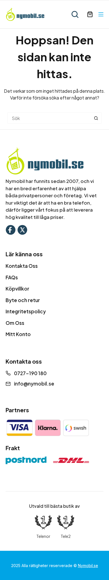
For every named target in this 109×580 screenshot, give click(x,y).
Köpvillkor (17, 289)
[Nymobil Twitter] (22, 229)
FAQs (12, 277)
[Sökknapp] (96, 118)
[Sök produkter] (75, 14)
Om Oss (15, 323)
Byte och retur (23, 300)
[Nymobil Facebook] (11, 229)
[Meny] (100, 14)
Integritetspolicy (26, 311)
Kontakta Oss (22, 266)
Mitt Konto (18, 334)
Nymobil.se (88, 565)
